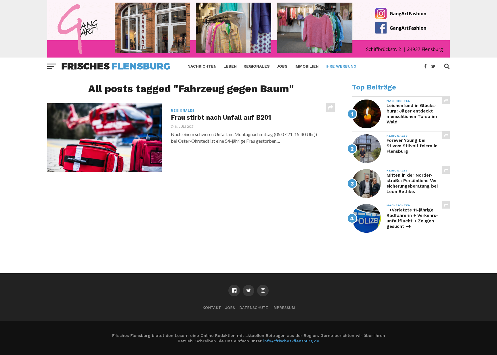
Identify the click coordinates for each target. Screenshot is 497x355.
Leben (230, 66)
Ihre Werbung (341, 66)
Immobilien (307, 66)
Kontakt (211, 308)
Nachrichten (202, 66)
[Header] (248, 55)
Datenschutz (253, 308)
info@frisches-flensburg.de (291, 341)
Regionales (257, 66)
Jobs (282, 66)
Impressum (283, 308)
